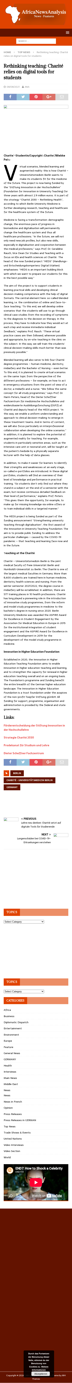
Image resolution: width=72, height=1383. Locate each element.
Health (8, 1066)
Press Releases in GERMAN (20, 1120)
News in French (13, 1102)
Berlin (17, 773)
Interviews (10, 1072)
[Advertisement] (38, 808)
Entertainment (13, 1028)
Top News (10, 1126)
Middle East (11, 1084)
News (7, 1090)
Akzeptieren (40, 1373)
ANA (27, 87)
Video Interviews (14, 1145)
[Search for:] (36, 41)
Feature (8, 1047)
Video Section (12, 1151)
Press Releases (13, 1114)
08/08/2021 (13, 87)
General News (12, 1053)
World (7, 1157)
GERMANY (10, 1059)
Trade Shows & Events (17, 1132)
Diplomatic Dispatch (16, 1022)
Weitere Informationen (40, 1368)
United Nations (13, 1139)
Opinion (8, 1108)
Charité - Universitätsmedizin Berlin (29, 780)
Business (9, 1016)
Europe (8, 1041)
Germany (12, 787)
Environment (11, 1035)
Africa (7, 1010)
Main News (10, 1078)
